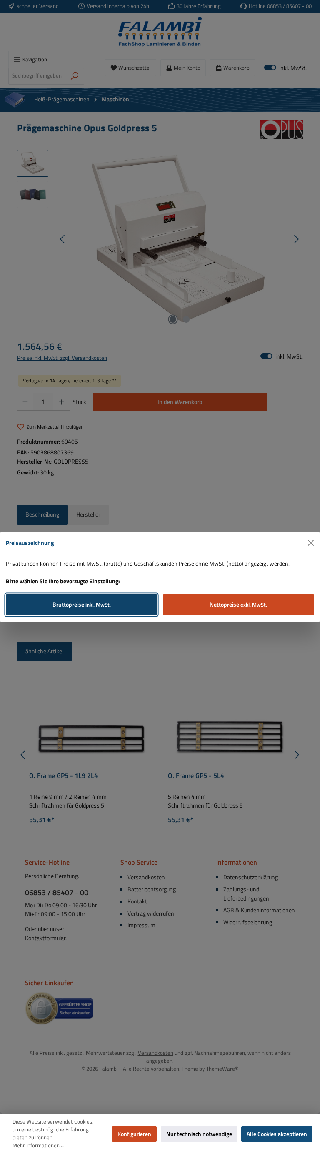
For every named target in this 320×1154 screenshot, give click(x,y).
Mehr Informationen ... (38, 1145)
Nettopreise (238, 604)
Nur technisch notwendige (199, 1134)
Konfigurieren (134, 1134)
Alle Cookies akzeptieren (277, 1134)
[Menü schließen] (311, 543)
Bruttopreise (81, 604)
